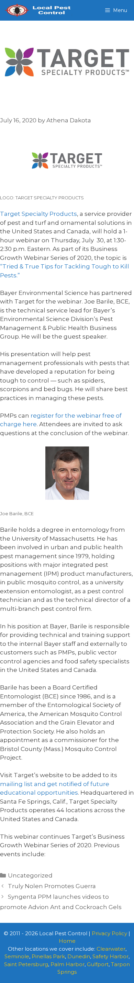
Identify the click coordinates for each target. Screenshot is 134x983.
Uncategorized (30, 875)
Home (67, 941)
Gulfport (98, 964)
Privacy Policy (109, 933)
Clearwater (111, 949)
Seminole (16, 956)
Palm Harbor (68, 964)
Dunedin (78, 956)
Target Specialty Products (38, 213)
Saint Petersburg (26, 964)
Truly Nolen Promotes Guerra (52, 886)
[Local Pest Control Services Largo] (37, 10)
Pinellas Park (48, 956)
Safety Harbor (110, 956)
